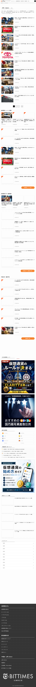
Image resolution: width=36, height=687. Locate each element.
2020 (4, 559)
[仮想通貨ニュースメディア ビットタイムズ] (3, 1)
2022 (4, 554)
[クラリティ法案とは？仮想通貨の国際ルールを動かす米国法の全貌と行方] (18, 393)
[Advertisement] (18, 348)
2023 (4, 551)
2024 (4, 548)
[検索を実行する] (35, 1)
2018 (4, 565)
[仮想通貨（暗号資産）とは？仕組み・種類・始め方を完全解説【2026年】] (18, 492)
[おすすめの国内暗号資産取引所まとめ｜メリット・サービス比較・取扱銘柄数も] (18, 427)
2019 (4, 562)
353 (22, 106)
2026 (4, 543)
